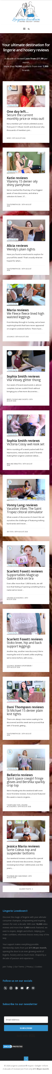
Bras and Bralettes (14, 464)
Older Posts (25, 889)
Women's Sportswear (23, 666)
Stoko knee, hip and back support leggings (25, 642)
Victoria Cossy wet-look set (25, 442)
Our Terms (19, 966)
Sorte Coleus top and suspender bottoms (23, 850)
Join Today (7, 966)
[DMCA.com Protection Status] (13, 1048)
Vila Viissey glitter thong (24, 378)
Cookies (38, 966)
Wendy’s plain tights (21, 247)
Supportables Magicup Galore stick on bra (25, 575)
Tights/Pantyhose (13, 204)
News (9, 138)
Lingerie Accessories (15, 598)
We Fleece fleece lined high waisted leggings (25, 313)
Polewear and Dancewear (17, 876)
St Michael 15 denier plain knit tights (25, 710)
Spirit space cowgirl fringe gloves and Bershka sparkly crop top (26, 780)
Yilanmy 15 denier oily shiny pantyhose (22, 181)
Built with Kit (26, 1035)
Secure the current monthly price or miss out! (25, 115)
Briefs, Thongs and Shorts (17, 399)
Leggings (10, 337)
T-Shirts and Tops (13, 805)
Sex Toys (10, 532)
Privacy (29, 966)
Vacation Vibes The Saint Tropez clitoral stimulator (25, 508)
